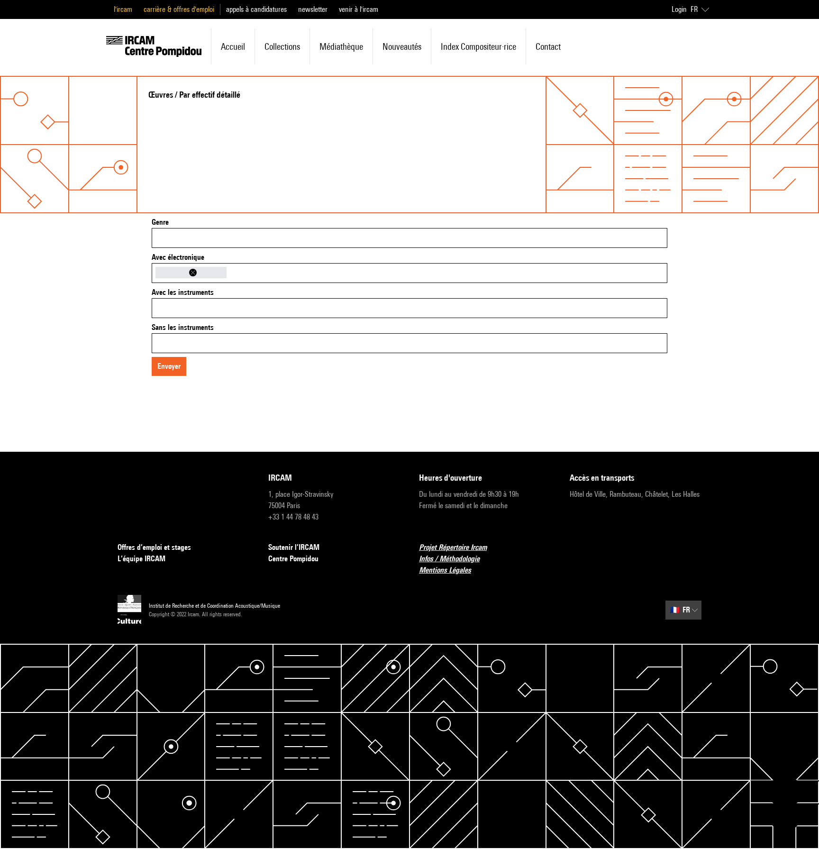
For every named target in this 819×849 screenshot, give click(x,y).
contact (548, 46)
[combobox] (409, 238)
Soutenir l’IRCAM (293, 547)
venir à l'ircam (358, 9)
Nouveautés (401, 46)
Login (679, 9)
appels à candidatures (256, 9)
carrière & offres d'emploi (179, 9)
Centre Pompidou (293, 558)
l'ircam (123, 9)
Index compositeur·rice (478, 46)
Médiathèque (341, 46)
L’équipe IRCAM (141, 558)
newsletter (313, 9)
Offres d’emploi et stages (154, 547)
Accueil (233, 46)
